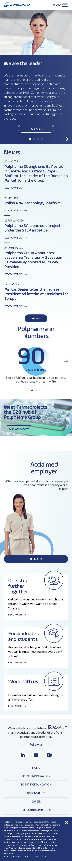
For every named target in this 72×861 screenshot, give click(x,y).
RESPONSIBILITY (35, 793)
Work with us (23, 681)
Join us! (36, 559)
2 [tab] (34, 139)
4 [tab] (42, 139)
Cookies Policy (39, 856)
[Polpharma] (18, 5)
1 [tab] (30, 139)
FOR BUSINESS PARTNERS (36, 810)
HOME (36, 767)
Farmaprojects (19, 429)
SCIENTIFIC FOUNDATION (36, 784)
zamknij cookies (66, 822)
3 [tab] (38, 139)
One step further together (18, 586)
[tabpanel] (36, 88)
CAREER (36, 801)
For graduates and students (23, 636)
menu (56, 4)
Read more (36, 129)
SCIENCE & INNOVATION (36, 776)
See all (36, 318)
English (60, 726)
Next (65, 139)
